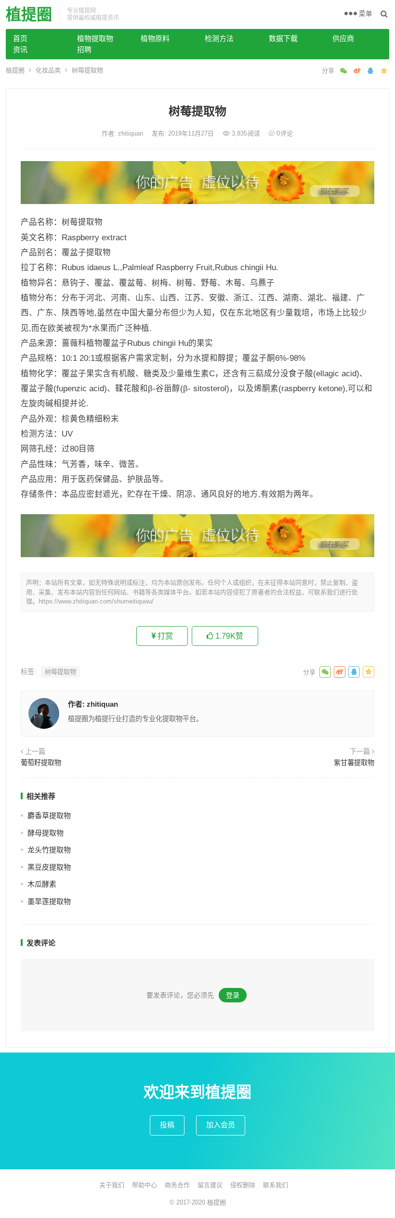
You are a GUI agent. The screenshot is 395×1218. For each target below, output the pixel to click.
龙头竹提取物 (49, 850)
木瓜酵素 (41, 884)
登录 (232, 995)
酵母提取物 (45, 833)
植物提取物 (95, 38)
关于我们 (111, 1185)
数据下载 (283, 38)
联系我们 (275, 1185)
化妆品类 (48, 70)
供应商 (343, 38)
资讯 (20, 49)
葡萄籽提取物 (41, 762)
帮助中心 (144, 1185)
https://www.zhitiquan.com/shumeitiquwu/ (96, 601)
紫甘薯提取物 (354, 762)
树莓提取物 (60, 671)
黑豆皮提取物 (49, 867)
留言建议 (210, 1185)
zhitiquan (131, 133)
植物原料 (155, 38)
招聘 (84, 49)
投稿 (167, 1125)
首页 (20, 38)
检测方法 (219, 38)
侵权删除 (242, 1185)
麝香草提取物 (49, 815)
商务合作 (177, 1185)
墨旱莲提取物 (49, 901)
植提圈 (29, 14)
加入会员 (220, 1125)
